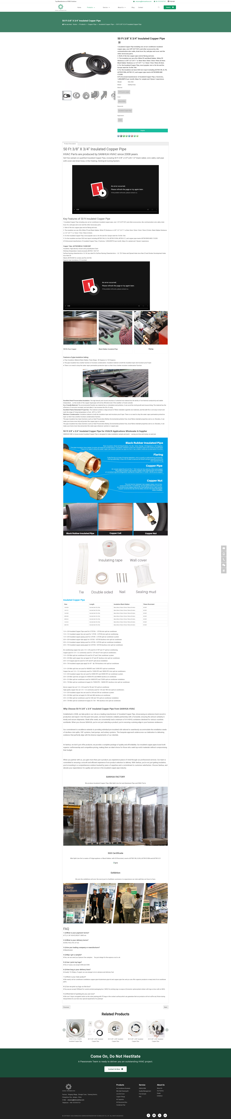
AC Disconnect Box (121, 1102)
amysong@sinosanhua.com (144, 1)
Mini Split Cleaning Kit (122, 1091)
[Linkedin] (154, 1115)
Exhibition (160, 1096)
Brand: (119, 85)
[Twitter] (159, 1115)
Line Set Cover (120, 1094)
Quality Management (145, 1091)
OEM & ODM (142, 1088)
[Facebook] (148, 1115)
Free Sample (142, 1094)
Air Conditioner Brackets (123, 1088)
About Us (159, 1088)
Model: (119, 82)
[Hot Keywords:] (159, 7)
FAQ (140, 1096)
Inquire (142, 130)
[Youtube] (165, 1115)
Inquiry (169, 7)
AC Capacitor (120, 1099)
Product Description (70, 144)
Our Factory (160, 1091)
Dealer (159, 1093)
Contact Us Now (114, 1069)
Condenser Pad (120, 1105)
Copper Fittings (120, 1096)
